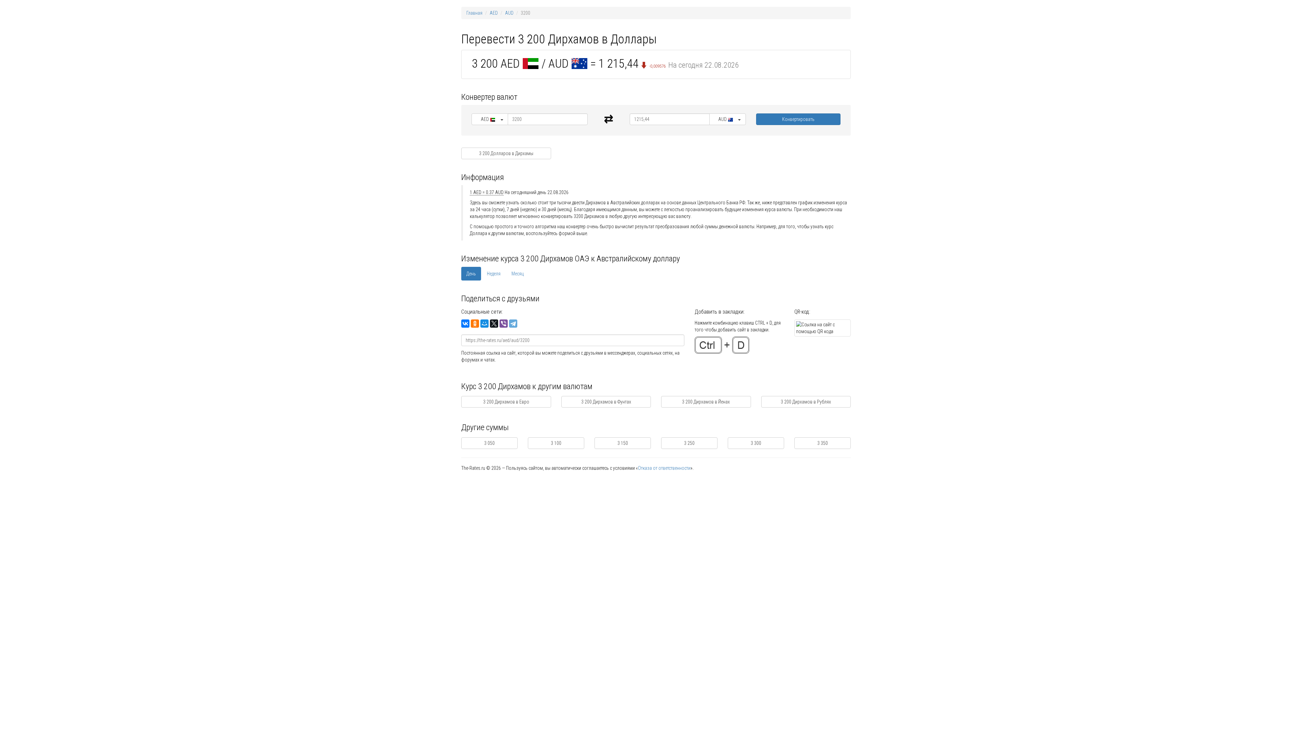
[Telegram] (513, 323)
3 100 (556, 443)
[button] (490, 119)
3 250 (689, 443)
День (471, 273)
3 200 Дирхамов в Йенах (706, 402)
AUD (509, 13)
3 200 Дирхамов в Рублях (806, 402)
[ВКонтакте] (465, 323)
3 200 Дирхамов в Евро (506, 402)
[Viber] (504, 323)
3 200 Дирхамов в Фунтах (606, 402)
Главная (474, 13)
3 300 (756, 443)
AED (494, 13)
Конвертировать (798, 119)
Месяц (517, 273)
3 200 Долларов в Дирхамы (506, 153)
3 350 (822, 443)
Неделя (494, 273)
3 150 (622, 443)
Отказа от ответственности (664, 468)
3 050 (489, 443)
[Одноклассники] (475, 323)
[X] (494, 323)
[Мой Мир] (484, 323)
